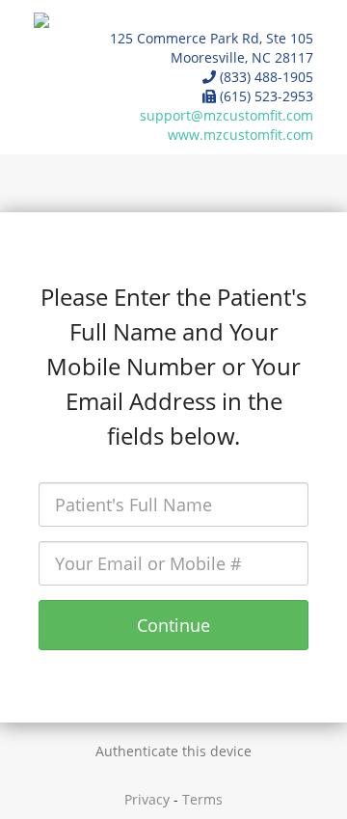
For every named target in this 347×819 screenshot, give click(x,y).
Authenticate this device (173, 751)
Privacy (147, 799)
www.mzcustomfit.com (240, 134)
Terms (202, 799)
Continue (173, 625)
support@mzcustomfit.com (226, 115)
